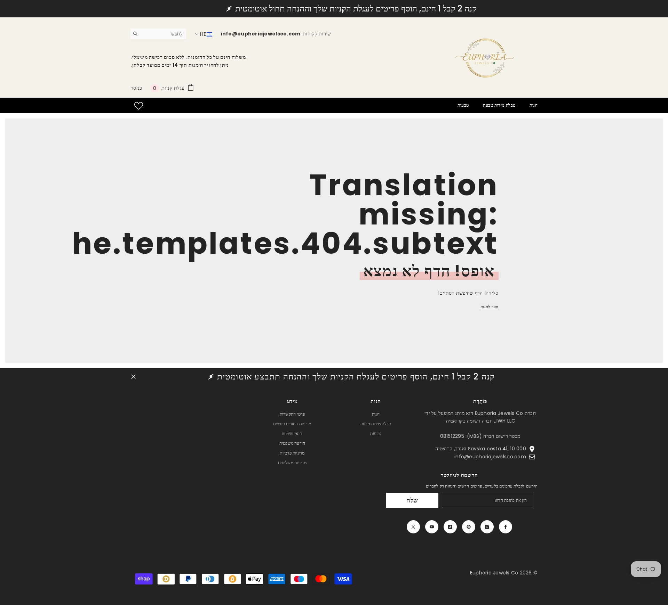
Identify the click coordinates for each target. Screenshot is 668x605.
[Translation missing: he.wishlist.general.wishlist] (138, 105)
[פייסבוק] (505, 526)
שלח (412, 500)
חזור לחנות (489, 307)
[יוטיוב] (431, 526)
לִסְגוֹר (133, 377)
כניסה (136, 87)
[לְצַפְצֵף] (413, 526)
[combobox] (163, 33)
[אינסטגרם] (487, 526)
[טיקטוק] (450, 526)
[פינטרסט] (468, 526)
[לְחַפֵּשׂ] (158, 33)
